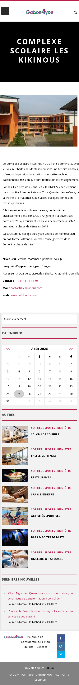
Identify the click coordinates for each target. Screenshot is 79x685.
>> (71, 348)
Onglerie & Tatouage (47, 559)
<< (8, 348)
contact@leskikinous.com (26, 288)
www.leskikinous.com (24, 295)
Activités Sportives (45, 516)
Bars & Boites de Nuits (47, 537)
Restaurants (41, 477)
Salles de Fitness (43, 456)
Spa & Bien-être (42, 494)
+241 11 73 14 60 (27, 281)
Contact (42, 646)
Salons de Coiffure (45, 434)
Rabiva (49, 668)
